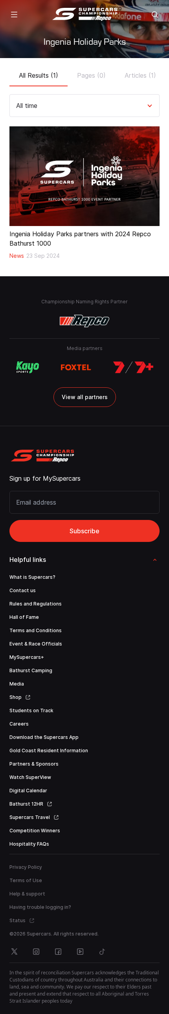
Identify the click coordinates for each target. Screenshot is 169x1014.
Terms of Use (25, 880)
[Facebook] (58, 951)
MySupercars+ (26, 657)
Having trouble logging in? (40, 907)
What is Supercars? (32, 577)
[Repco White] (85, 321)
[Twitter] (14, 951)
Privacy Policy (25, 867)
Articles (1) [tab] (140, 75)
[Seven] (133, 367)
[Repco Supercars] (85, 14)
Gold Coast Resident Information (48, 750)
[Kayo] (27, 367)
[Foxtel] (76, 367)
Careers (19, 724)
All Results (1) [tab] (38, 75)
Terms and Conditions (35, 630)
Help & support (27, 894)
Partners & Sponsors (34, 764)
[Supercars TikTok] (102, 951)
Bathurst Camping (30, 670)
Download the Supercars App (44, 737)
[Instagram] (36, 951)
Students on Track (31, 710)
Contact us (22, 590)
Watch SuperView (30, 777)
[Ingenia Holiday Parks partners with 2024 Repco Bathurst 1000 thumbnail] (84, 176)
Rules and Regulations (35, 604)
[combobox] (17, 105)
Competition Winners (34, 830)
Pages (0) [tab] (91, 75)
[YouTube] (80, 951)
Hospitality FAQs (29, 844)
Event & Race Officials (35, 644)
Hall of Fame (24, 617)
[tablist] (84, 73)
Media (16, 684)
